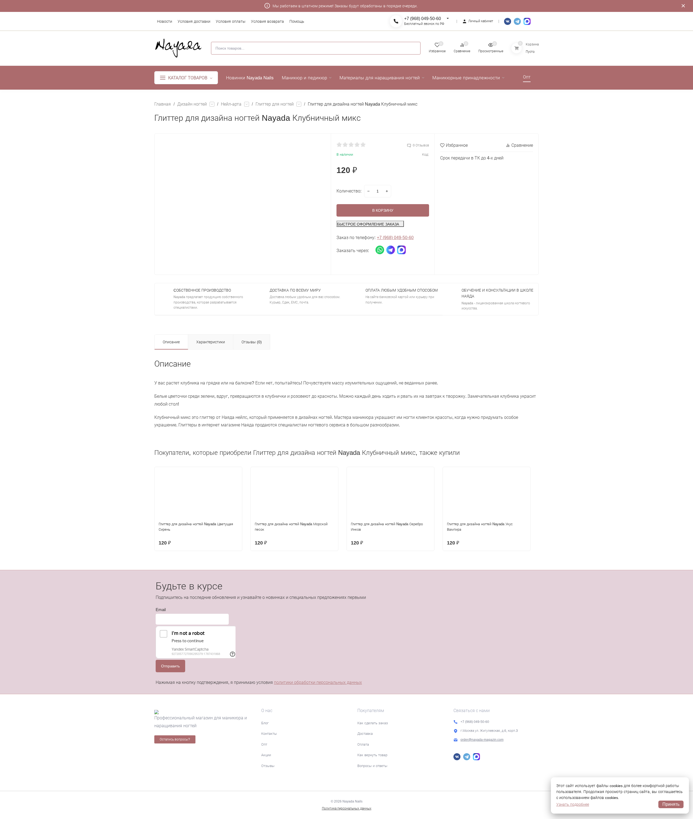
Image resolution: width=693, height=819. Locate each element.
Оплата (363, 744)
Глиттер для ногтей (275, 104)
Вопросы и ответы (372, 766)
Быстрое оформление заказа (368, 224)
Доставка (365, 734)
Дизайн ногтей (192, 104)
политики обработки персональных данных (318, 682)
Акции (266, 755)
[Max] (527, 21)
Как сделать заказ (372, 723)
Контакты (269, 734)
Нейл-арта (231, 104)
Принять (670, 804)
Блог (265, 723)
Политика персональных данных (346, 808)
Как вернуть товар (372, 755)
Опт (264, 744)
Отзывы (267, 766)
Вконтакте (507, 21)
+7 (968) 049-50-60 (422, 18)
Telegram (517, 21)
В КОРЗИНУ (382, 210)
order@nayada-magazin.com (482, 740)
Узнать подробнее (572, 804)
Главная (162, 104)
